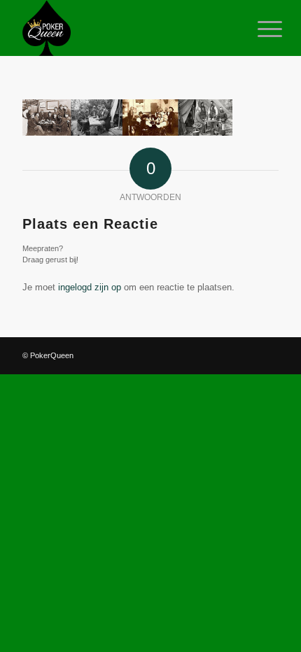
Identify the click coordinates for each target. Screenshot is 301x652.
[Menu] (259, 29)
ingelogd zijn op (89, 287)
